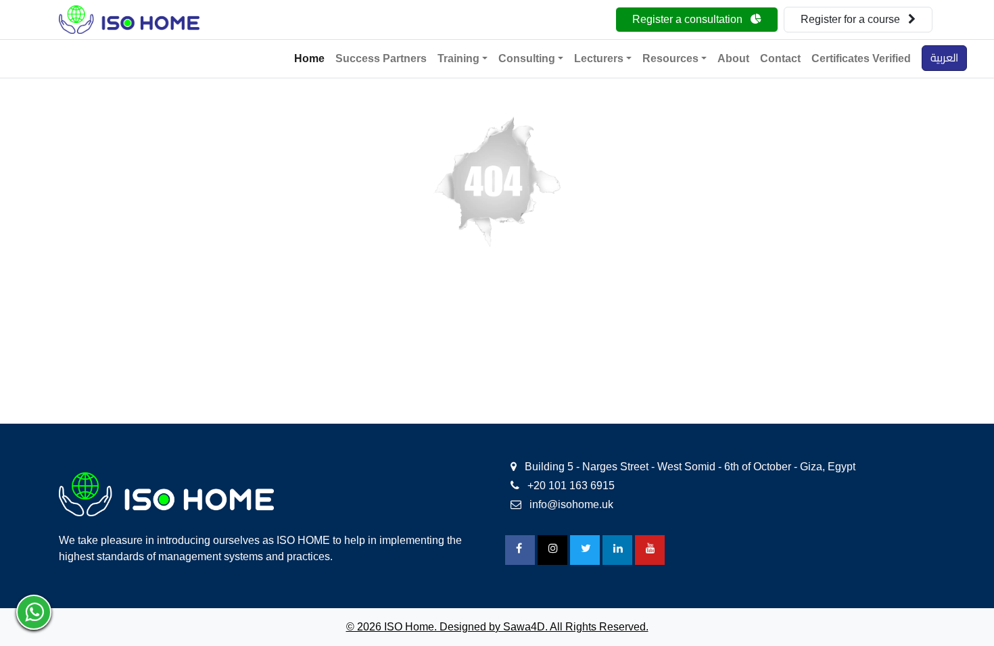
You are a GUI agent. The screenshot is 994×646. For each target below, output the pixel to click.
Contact (780, 58)
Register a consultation (688, 19)
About (733, 58)
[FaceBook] (520, 550)
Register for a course (852, 19)
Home (309, 58)
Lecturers (598, 58)
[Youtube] (650, 550)
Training (458, 58)
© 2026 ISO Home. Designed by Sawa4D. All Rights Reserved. (497, 626)
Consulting (526, 58)
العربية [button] (944, 58)
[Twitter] (585, 550)
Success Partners (381, 58)
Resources (670, 58)
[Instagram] (552, 550)
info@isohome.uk (570, 504)
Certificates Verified (861, 58)
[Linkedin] (617, 550)
